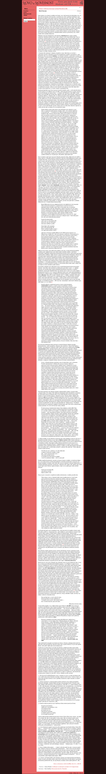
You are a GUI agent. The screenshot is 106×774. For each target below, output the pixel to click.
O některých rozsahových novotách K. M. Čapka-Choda (65, 766)
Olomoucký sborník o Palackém (59, 768)
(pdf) (80, 13)
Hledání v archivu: (28, 18)
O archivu (26, 11)
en (79, 7)
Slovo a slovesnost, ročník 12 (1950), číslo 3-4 (65, 763)
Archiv (25, 12)
